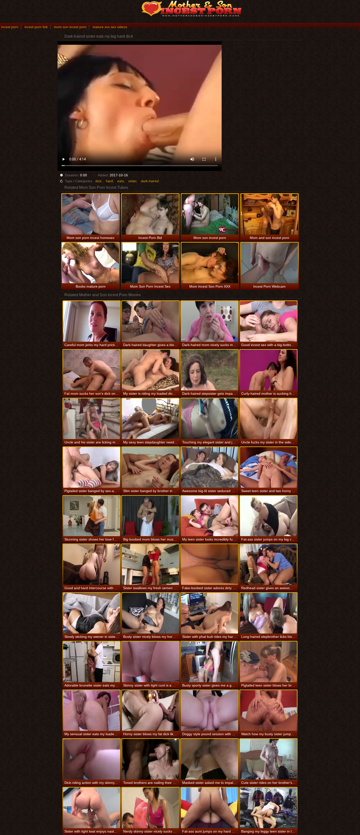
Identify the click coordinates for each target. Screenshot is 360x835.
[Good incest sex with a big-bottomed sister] (268, 321)
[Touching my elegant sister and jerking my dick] (209, 418)
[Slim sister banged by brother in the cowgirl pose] (150, 467)
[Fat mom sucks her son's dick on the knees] (91, 370)
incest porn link (36, 27)
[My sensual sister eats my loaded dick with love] (91, 710)
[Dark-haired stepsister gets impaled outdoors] (209, 370)
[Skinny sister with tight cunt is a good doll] (150, 662)
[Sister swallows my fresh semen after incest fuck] (150, 564)
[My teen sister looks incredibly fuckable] (209, 516)
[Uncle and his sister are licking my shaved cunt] (91, 418)
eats (120, 181)
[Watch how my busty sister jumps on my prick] (268, 710)
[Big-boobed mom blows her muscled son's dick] (150, 516)
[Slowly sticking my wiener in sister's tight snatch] (91, 613)
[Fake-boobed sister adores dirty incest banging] (209, 564)
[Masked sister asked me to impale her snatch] (209, 759)
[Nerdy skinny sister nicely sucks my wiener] (150, 808)
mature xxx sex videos (110, 27)
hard (109, 181)
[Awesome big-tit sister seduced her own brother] (209, 467)
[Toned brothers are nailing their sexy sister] (150, 759)
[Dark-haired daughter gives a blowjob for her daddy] (150, 321)
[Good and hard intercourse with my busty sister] (91, 564)
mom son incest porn (70, 27)
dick (98, 181)
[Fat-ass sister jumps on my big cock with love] (268, 516)
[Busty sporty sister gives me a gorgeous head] (209, 662)
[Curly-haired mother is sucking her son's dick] (268, 370)
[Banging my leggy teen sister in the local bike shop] (268, 808)
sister (132, 181)
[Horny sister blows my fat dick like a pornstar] (150, 710)
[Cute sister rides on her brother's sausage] (268, 759)
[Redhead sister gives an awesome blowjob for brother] (268, 564)
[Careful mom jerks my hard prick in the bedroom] (91, 321)
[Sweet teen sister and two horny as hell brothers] (268, 467)
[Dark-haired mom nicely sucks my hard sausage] (209, 321)
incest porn (9, 27)
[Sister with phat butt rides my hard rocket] (209, 613)
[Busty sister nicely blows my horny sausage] (150, 613)
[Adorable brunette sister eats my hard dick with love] (91, 662)
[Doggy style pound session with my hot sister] (209, 710)
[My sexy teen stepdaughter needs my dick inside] (150, 418)
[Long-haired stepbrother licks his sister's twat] (268, 613)
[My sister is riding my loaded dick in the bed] (150, 370)
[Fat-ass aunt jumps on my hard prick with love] (209, 808)
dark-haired (150, 181)
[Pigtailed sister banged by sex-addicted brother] (91, 467)
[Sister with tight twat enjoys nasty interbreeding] (91, 808)
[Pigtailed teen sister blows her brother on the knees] (268, 662)
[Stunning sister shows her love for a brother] (91, 516)
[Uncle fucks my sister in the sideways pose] (268, 418)
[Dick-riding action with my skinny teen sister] (91, 759)
